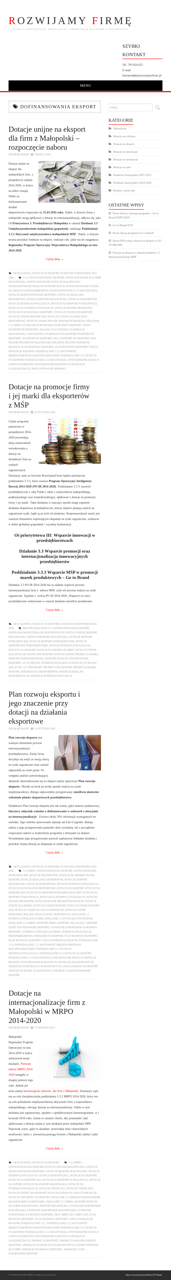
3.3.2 (25, 277)
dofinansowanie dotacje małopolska (53, 282)
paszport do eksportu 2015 (41, 338)
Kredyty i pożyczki (124, 190)
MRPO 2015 (67, 1214)
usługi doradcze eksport (80, 966)
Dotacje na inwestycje (125, 159)
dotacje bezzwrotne (43, 875)
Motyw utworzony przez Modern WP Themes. (144, 1275)
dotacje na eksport (22, 650)
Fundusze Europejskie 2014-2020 (132, 182)
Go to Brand (31, 663)
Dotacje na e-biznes (124, 136)
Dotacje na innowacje (125, 151)
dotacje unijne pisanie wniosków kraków (55, 321)
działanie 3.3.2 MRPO (22, 923)
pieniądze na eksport (48, 936)
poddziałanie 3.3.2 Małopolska (46, 360)
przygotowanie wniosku (49, 368)
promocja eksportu (45, 1240)
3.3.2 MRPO (29, 871)
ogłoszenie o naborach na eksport (51, 334)
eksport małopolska (54, 1206)
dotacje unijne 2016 (80, 1188)
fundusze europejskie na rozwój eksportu (52, 325)
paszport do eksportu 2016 (78, 338)
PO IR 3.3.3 (21, 667)
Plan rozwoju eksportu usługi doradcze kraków (43, 940)
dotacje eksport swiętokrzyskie (52, 641)
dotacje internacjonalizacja (29, 303)
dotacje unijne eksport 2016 (28, 316)
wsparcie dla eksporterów (39, 671)
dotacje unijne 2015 (52, 1188)
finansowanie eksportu (33, 927)
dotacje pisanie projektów (73, 308)
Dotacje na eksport (45, 273)
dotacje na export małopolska (45, 1184)
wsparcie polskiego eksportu (42, 1249)
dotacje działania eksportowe (42, 879)
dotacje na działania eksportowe (32, 888)
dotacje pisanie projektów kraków (59, 901)
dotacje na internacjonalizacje (31, 308)
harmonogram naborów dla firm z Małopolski (51, 1091)
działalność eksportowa (52, 914)
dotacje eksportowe (83, 299)
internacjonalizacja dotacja (62, 663)
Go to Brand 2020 (123, 225)
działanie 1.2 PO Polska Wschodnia (69, 918)
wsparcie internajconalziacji (51, 676)
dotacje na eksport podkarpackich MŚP (53, 892)
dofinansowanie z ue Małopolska (73, 290)
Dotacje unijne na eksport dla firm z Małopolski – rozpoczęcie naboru (47, 138)
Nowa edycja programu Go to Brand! (133, 233)
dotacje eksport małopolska (46, 299)
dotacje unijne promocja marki (76, 654)
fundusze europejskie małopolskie (51, 1210)
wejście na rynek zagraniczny (30, 970)
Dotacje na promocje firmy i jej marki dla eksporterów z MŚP (49, 396)
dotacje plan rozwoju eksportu (31, 312)
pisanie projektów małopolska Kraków (36, 342)
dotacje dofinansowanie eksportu (33, 295)
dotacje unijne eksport (50, 905)
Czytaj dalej (55, 259)
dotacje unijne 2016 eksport (73, 312)
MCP (57, 1214)
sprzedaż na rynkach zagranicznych (35, 966)
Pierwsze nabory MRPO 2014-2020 (21, 1069)
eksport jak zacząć (71, 923)
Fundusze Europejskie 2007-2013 (132, 175)
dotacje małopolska (54, 1175)
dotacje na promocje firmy (55, 650)
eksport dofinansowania (26, 658)
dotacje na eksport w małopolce (74, 303)
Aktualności (22, 273)
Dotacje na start (122, 167)
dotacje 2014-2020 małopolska (65, 1167)
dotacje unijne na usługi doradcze (39, 910)
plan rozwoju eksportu (37, 347)
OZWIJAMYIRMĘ (71, 20)
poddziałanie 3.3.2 (33, 1223)
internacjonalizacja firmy (42, 932)
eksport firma (47, 923)
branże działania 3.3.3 (38, 628)
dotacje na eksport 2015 (25, 1180)
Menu (85, 86)
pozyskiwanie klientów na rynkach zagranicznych (57, 962)
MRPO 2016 (81, 1214)
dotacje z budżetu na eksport (29, 1197)
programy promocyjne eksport (50, 667)
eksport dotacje (56, 658)
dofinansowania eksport (46, 277)
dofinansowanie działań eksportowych (37, 286)
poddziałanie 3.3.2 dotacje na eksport (65, 953)
